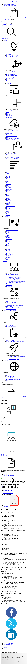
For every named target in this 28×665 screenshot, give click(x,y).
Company (5, 360)
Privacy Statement (7, 644)
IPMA (7, 112)
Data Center (9, 134)
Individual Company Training (13, 283)
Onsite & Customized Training (13, 80)
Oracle (7, 204)
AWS (7, 175)
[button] (13, 19)
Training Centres (10, 376)
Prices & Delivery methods (9, 491)
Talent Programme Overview (15, 277)
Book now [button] (3, 426)
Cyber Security (9, 133)
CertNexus (8, 177)
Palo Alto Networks (10, 206)
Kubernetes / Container (11, 136)
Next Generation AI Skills (12, 55)
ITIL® (7, 113)
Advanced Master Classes (12, 54)
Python (8, 156)
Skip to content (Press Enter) (9, 5)
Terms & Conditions (8, 643)
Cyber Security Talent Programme (17, 281)
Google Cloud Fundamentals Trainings (15, 341)
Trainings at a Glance (11, 110)
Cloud (7, 132)
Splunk (8, 209)
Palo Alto (8, 250)
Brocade (8, 176)
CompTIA (8, 184)
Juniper (8, 197)
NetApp (8, 202)
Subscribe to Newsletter (11, 326)
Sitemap (5, 647)
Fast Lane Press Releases (12, 324)
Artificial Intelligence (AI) (12, 130)
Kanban (8, 114)
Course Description (7, 490)
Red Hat (8, 207)
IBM (7, 194)
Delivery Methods (10, 73)
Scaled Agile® (9, 254)
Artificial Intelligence (11, 302)
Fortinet (8, 190)
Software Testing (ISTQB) (12, 158)
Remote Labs (9, 286)
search (2, 25)
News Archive (9, 325)
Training (5, 40)
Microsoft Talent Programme (15, 279)
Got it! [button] (4, 658)
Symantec (8, 212)
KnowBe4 (8, 199)
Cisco (7, 180)
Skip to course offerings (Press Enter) (11, 4)
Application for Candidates (15, 282)
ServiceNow (9, 255)
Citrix (7, 181)
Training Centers (10, 83)
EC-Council (9, 189)
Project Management (11, 97)
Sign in (5, 649)
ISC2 (7, 195)
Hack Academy (9, 58)
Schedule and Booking (8, 493)
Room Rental (9, 285)
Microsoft (8, 200)
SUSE (7, 211)
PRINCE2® (9, 115)
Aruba (7, 173)
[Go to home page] (2, 21)
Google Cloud (9, 193)
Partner (8, 82)
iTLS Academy (9, 276)
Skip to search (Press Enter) (9, 3)
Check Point (9, 178)
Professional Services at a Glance (13, 300)
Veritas (7, 213)
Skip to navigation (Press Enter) (10, 1)
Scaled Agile (9, 117)
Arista (7, 172)
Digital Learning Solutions (12, 77)
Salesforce (8, 208)
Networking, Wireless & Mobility (13, 307)
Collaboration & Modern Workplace (14, 305)
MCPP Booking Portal (14, 359)
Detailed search (4, 38)
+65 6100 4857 (4, 24)
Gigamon (8, 191)
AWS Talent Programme (14, 278)
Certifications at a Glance (12, 230)
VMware (8, 215)
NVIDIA (8, 203)
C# (7, 154)
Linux (7, 137)
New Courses (9, 79)
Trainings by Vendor (11, 71)
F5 (7, 240)
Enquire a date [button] (4, 428)
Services (5, 261)
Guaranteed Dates (10, 78)
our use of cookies (16, 657)
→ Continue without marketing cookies (14, 661)
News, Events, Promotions (9, 310)
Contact (10, 24)
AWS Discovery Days (11, 340)
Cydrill (7, 186)
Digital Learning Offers (11, 75)
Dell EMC (8, 187)
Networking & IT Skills (11, 56)
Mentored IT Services (11, 309)
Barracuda (8, 233)
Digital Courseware (10, 74)
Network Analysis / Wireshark (13, 138)
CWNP (8, 185)
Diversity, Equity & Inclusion (13, 379)
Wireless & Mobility (10, 139)
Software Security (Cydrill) (12, 157)
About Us (8, 374)
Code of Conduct (10, 377)
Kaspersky (8, 198)
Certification (6, 216)
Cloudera (8, 182)
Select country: (6, 19)
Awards (8, 375)
